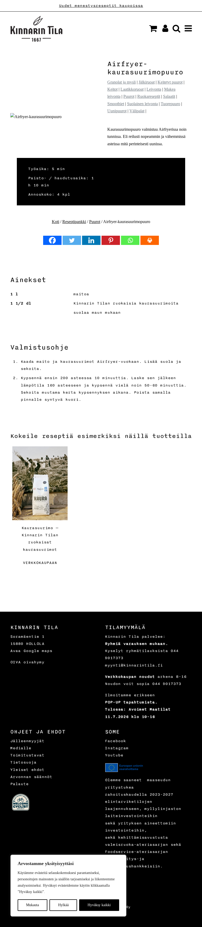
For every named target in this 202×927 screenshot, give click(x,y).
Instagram (117, 748)
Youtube (114, 755)
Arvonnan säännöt (31, 777)
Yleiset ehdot (27, 770)
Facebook (115, 741)
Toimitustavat (27, 755)
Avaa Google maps (31, 651)
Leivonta (154, 89)
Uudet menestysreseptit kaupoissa (101, 6)
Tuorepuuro (170, 104)
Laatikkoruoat (132, 89)
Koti (55, 221)
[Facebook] (52, 240)
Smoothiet (115, 104)
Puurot (128, 96)
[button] (153, 28)
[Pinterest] (111, 240)
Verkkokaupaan (40, 563)
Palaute (19, 784)
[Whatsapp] (130, 240)
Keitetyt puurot (170, 82)
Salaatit (169, 96)
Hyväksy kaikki (99, 905)
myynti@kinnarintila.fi (134, 665)
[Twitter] (72, 240)
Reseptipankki (74, 221)
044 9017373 (166, 684)
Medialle (20, 748)
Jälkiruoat (147, 82)
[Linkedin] (91, 240)
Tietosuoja (23, 762)
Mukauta (32, 905)
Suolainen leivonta (142, 104)
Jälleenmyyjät (27, 741)
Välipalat (136, 111)
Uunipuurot (117, 111)
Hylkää (63, 905)
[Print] (149, 240)
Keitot (112, 89)
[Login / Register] (163, 30)
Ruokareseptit (148, 96)
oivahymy (33, 662)
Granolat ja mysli (121, 82)
